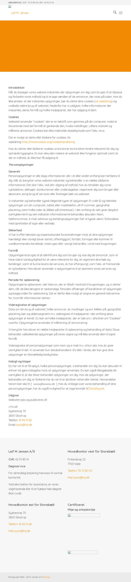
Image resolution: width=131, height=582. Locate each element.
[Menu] (120, 12)
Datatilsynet (96, 388)
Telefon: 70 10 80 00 (80, 470)
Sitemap (46, 577)
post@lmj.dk (24, 424)
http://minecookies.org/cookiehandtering (48, 142)
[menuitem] (113, 12)
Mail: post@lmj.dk (78, 477)
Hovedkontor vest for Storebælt (91, 451)
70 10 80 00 (33, 2)
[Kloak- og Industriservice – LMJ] (19, 12)
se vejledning (103, 101)
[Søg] (113, 12)
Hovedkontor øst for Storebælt (32, 505)
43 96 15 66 (49, 2)
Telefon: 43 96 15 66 (20, 524)
